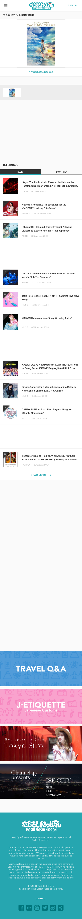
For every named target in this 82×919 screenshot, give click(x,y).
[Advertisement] (41, 132)
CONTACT (41, 898)
